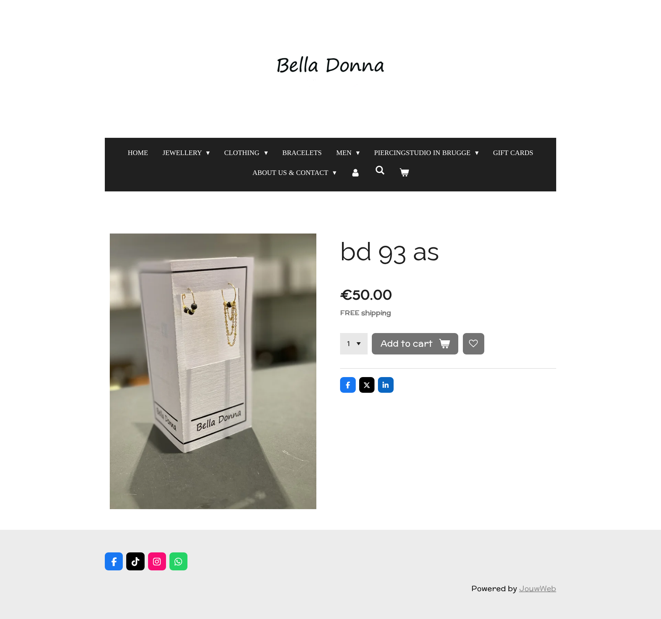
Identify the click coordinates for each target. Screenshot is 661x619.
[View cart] (404, 173)
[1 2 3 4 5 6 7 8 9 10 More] (354, 343)
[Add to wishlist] (473, 343)
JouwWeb (537, 588)
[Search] (380, 170)
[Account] (355, 173)
